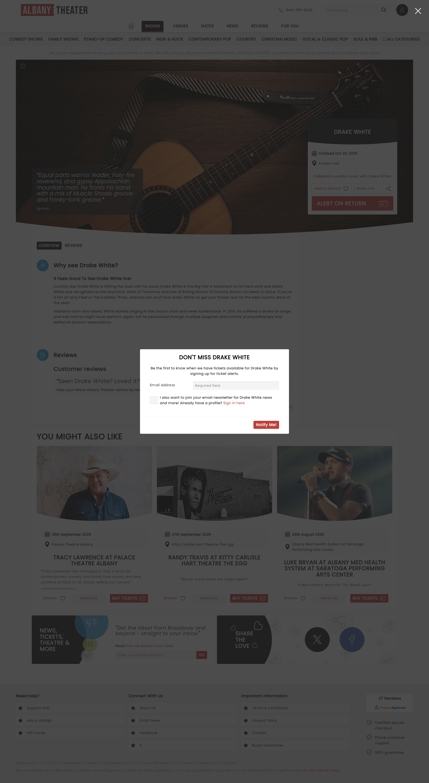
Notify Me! (266, 425)
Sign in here (234, 402)
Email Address (162, 385)
